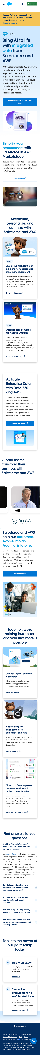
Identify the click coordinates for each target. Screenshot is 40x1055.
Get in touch (19, 178)
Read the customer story (16, 812)
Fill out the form (18, 1010)
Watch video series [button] (13, 751)
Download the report (14, 293)
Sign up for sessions (10, 23)
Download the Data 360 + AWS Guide (20, 101)
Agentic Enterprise (12, 854)
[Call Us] (33, 1041)
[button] (20, 499)
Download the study (14, 356)
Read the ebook (20, 574)
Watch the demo (18, 423)
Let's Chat (16, 977)
